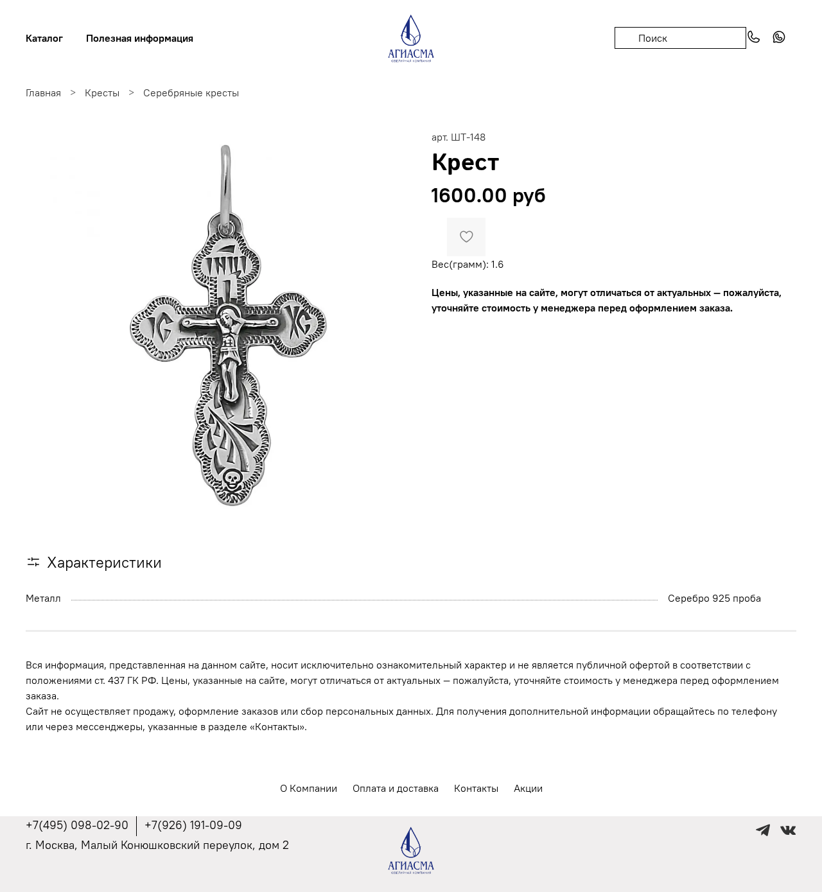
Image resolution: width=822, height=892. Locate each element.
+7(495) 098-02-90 (77, 825)
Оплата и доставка (396, 788)
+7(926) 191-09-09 (193, 825)
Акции (528, 788)
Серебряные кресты (191, 92)
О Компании (308, 788)
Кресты (102, 92)
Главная (43, 92)
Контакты (476, 788)
